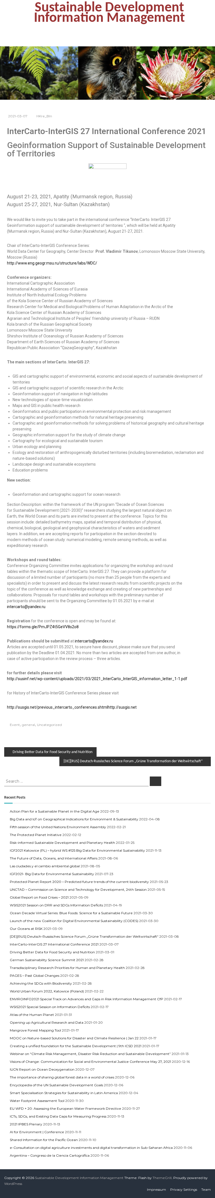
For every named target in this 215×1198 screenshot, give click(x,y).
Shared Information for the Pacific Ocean (44, 1140)
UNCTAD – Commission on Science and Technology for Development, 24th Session (78, 889)
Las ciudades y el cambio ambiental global (45, 866)
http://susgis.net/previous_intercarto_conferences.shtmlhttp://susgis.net (72, 707)
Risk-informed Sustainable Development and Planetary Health (62, 842)
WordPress (13, 1184)
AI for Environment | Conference (37, 1132)
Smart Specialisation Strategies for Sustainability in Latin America (64, 1093)
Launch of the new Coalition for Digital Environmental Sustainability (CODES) (74, 921)
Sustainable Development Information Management (109, 13)
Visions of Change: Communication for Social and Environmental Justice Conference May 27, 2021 (90, 1061)
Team (206, 1189)
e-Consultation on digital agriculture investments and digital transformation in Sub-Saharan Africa (91, 1147)
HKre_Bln (44, 116)
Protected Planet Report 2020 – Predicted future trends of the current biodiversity (79, 882)
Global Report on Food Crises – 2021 (39, 897)
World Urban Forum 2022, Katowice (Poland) (47, 991)
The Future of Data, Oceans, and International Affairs (53, 858)
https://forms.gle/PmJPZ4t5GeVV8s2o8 (43, 627)
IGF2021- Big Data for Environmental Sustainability (52, 874)
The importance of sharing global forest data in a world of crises (62, 1077)
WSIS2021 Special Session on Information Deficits (50, 1007)
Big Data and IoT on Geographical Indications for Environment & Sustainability (74, 819)
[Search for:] (77, 780)
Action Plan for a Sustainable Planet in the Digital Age (54, 811)
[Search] (155, 781)
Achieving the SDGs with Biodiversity (41, 983)
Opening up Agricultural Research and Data (46, 1022)
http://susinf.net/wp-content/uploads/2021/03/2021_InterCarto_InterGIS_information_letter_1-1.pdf (97, 679)
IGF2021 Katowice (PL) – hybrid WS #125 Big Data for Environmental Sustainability (77, 850)
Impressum (156, 1189)
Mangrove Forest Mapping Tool (35, 1030)
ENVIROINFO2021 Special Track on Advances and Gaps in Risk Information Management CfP (86, 999)
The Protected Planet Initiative (36, 835)
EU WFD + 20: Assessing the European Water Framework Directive (65, 1108)
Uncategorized (49, 725)
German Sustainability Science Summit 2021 (47, 960)
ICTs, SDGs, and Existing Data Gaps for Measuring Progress (58, 1116)
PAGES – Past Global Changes (34, 975)
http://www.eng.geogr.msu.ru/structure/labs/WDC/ (52, 263)
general (28, 725)
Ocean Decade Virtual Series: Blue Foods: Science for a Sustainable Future (71, 913)
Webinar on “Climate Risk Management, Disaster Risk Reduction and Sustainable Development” (90, 1054)
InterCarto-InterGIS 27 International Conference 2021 (54, 944)
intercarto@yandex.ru (26, 606)
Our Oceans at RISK (26, 929)
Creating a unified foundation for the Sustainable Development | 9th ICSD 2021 (75, 1046)
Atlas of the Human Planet (32, 1015)
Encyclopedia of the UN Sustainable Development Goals (56, 1085)
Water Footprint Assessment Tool (37, 1101)
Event (15, 725)
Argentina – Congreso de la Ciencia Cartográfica (50, 1155)
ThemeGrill (162, 1178)
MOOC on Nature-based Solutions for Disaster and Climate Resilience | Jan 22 (74, 1038)
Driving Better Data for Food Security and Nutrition (52, 952)
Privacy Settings (183, 1189)
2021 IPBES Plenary (26, 1124)
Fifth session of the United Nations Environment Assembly (58, 827)
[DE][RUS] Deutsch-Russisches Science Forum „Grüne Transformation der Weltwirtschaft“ (84, 936)
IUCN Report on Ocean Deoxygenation (42, 1069)
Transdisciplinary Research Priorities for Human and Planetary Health (67, 968)
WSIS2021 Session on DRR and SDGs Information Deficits (56, 905)
